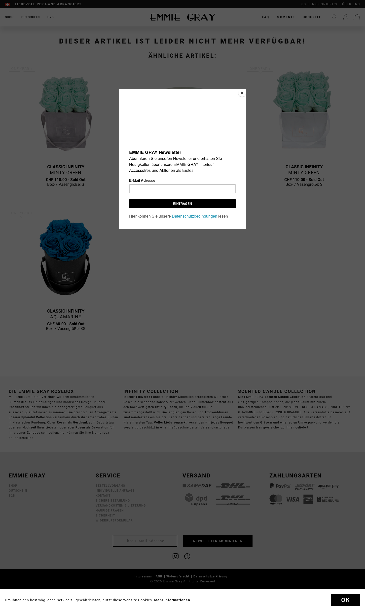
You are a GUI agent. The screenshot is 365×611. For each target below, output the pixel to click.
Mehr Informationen (172, 600)
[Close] (242, 93)
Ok (345, 600)
